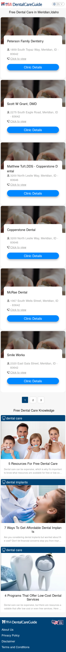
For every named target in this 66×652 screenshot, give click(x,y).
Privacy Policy (11, 635)
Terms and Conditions (15, 647)
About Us (7, 629)
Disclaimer (8, 641)
